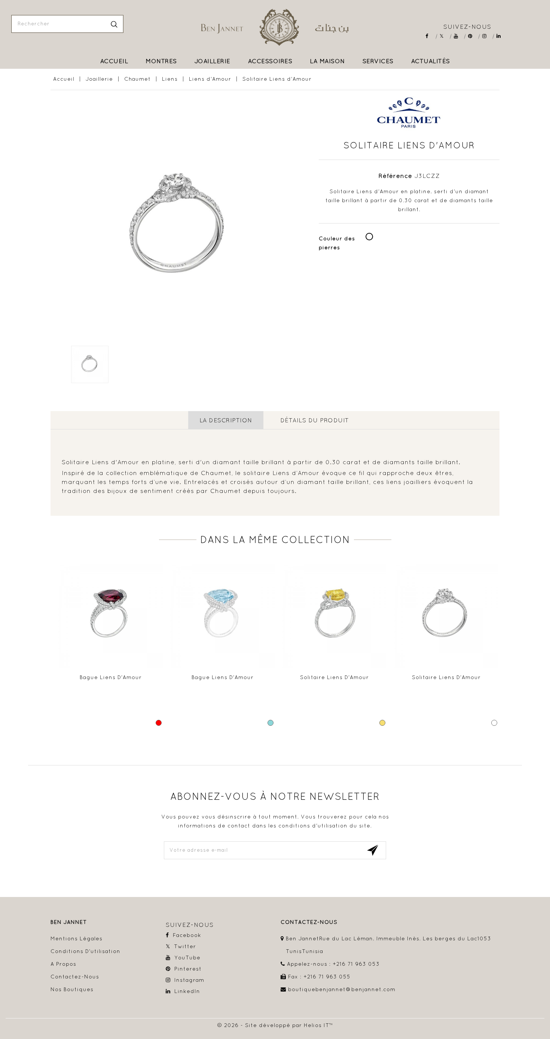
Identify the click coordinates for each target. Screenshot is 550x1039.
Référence (395, 175)
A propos (63, 964)
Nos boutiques (72, 989)
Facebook (430, 36)
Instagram (487, 36)
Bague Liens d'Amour (111, 677)
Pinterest (472, 36)
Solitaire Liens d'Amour (334, 677)
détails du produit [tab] (314, 420)
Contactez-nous (75, 977)
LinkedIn (501, 36)
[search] (114, 24)
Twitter (444, 36)
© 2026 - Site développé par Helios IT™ (275, 1025)
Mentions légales (77, 938)
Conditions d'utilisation (85, 951)
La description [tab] (225, 420)
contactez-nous (309, 922)
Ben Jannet (69, 922)
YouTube (458, 36)
